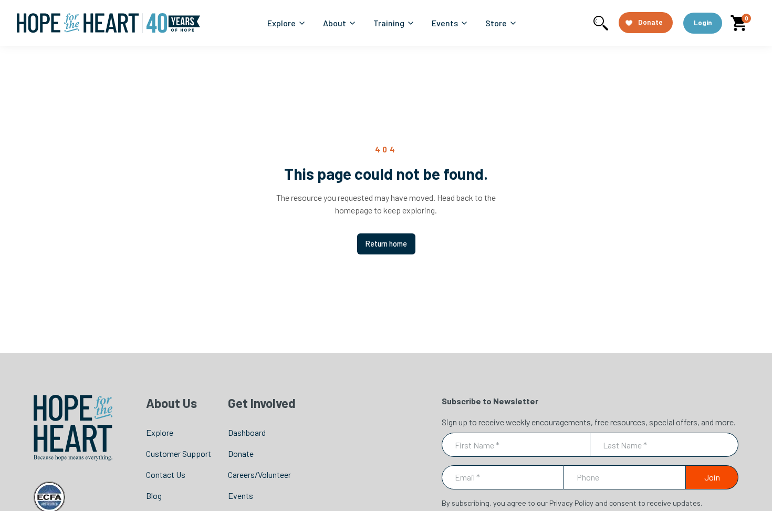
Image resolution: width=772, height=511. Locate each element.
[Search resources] (600, 23)
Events (240, 495)
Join (712, 477)
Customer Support (178, 453)
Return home (386, 243)
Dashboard (247, 432)
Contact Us (165, 474)
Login (703, 22)
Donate (241, 453)
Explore (159, 432)
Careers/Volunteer (259, 474)
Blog (154, 495)
